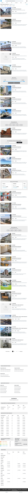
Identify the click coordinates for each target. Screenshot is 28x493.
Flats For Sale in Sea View (17, 392)
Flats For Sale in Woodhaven (17, 388)
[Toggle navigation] (27, 1)
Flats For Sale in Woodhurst (17, 386)
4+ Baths (20, 230)
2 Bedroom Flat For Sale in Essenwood (19, 308)
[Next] (10, 12)
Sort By (2, 2)
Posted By (16, 2)
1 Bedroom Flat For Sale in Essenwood (19, 343)
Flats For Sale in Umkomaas (3, 386)
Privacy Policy (19, 489)
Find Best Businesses (14, 490)
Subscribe (19, 142)
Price (7, 2)
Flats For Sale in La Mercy (3, 392)
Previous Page (7, 351)
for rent (13, 4)
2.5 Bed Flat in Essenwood (19, 58)
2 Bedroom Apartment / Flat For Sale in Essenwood (19, 320)
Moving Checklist (24, 489)
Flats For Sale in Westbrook (3, 388)
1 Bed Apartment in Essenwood (19, 90)
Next (26, 185)
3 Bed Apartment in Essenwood (19, 46)
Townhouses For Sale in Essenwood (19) (5, 376)
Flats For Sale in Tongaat (3, 389)
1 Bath (8, 230)
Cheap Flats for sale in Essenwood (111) (19, 369)
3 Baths (16, 230)
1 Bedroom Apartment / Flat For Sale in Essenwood (19, 331)
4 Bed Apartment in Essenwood (19, 285)
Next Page (21, 351)
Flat (11, 2)
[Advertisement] (14, 36)
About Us (6, 489)
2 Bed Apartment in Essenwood (19, 12)
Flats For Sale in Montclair (17, 389)
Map (26, 4)
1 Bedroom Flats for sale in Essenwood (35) (5, 369)
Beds (21, 2)
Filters (25, 2)
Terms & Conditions (14, 489)
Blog (3, 489)
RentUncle (1, 1)
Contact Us (9, 489)
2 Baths (12, 230)
